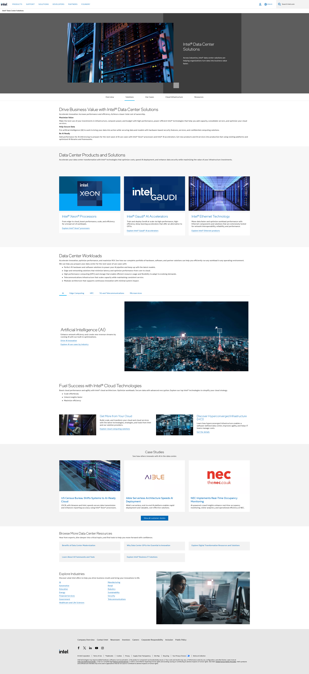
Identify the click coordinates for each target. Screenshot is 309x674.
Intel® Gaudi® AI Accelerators (147, 216)
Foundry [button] (85, 4)
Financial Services (67, 596)
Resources (198, 97)
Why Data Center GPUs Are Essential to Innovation (148, 545)
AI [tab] (63, 293)
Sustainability (113, 592)
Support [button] (30, 4)
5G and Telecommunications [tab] (111, 293)
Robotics (111, 589)
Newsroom (115, 640)
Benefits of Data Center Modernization (78, 545)
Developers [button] (58, 4)
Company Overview (86, 640)
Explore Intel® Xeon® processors (76, 228)
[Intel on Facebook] (79, 648)
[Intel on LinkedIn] (90, 648)
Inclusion (169, 640)
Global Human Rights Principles (226, 662)
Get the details (203, 432)
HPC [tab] (92, 293)
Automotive (64, 586)
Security (111, 596)
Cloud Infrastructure (174, 97)
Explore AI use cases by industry (74, 344)
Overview (110, 97)
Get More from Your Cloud (116, 416)
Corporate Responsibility (152, 640)
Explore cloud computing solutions (115, 429)
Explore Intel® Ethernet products (206, 230)
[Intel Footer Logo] (64, 651)
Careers (135, 640)
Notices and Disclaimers (121, 662)
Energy (62, 592)
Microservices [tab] (136, 293)
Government (64, 599)
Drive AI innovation (69, 340)
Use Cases (149, 97)
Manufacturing (114, 582)
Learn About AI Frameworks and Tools (78, 557)
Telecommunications (117, 599)
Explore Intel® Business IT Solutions (142, 557)
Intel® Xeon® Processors (79, 216)
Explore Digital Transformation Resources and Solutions (216, 545)
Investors (126, 640)
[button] (154, 425)
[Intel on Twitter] (85, 648)
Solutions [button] (44, 4)
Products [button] (17, 4)
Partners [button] (72, 4)
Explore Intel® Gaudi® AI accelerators (142, 230)
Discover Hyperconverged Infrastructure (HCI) (222, 417)
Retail (110, 586)
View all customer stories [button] (154, 518)
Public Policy (180, 640)
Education (63, 589)
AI (60, 582)
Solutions (130, 97)
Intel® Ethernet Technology (211, 216)
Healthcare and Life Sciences (71, 602)
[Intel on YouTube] (97, 648)
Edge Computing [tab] (77, 293)
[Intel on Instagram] (102, 648)
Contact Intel (102, 640)
